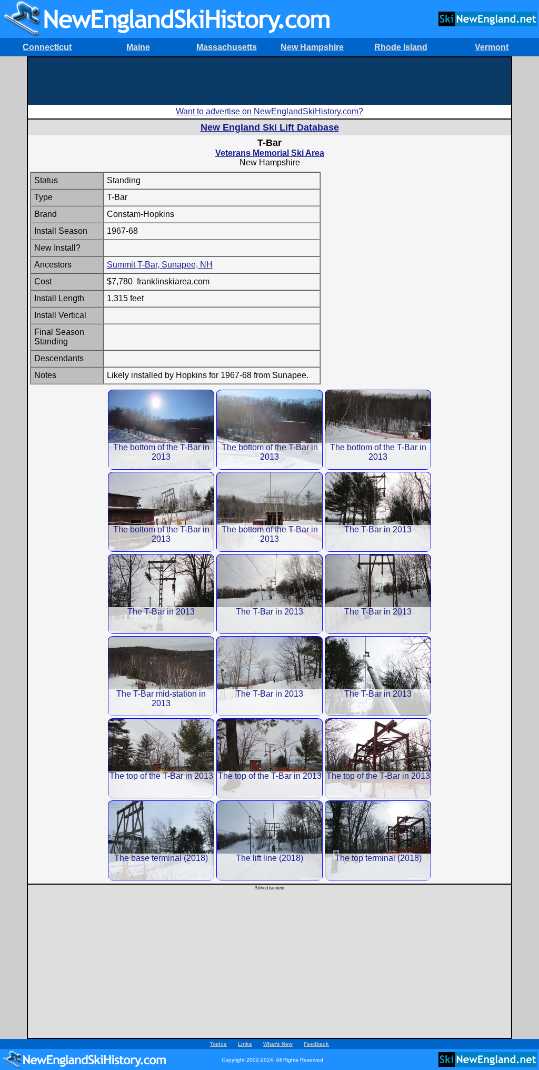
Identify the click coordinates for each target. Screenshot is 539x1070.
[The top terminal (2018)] (378, 840)
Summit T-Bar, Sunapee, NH (160, 264)
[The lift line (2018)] (269, 840)
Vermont (491, 47)
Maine (138, 47)
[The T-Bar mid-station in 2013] (161, 676)
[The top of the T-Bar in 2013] (161, 758)
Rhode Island (400, 47)
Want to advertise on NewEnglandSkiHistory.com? (269, 111)
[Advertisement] (269, 81)
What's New (278, 1044)
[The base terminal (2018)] (161, 840)
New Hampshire (312, 47)
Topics (218, 1044)
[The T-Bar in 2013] (378, 512)
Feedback (316, 1044)
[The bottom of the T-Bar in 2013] (161, 429)
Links (245, 1044)
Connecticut (47, 47)
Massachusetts (226, 47)
